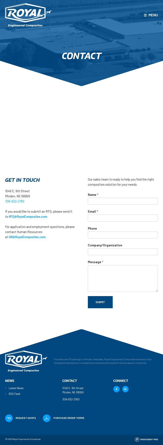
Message (95, 262)
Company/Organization (105, 245)
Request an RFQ (26, 417)
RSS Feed (14, 394)
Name (93, 194)
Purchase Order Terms (68, 417)
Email (93, 211)
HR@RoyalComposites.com (27, 237)
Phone (92, 228)
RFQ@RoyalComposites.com (28, 216)
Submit (100, 302)
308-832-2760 (14, 201)
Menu (153, 15)
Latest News (16, 388)
